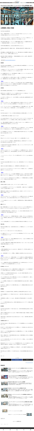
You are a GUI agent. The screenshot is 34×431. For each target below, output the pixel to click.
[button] (28, 360)
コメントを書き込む (17, 421)
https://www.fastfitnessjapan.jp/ (10, 60)
